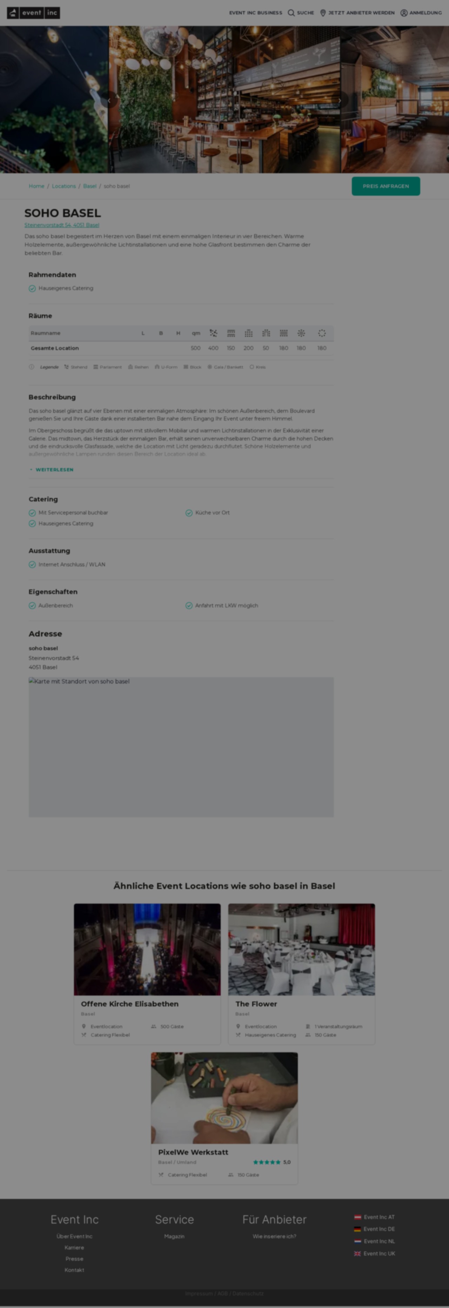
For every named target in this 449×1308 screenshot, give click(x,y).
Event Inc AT (379, 1217)
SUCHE (305, 12)
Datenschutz (248, 1293)
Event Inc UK (379, 1253)
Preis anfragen (386, 186)
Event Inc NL (379, 1241)
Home (37, 186)
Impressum (199, 1293)
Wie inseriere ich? (274, 1236)
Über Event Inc (75, 1236)
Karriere (74, 1247)
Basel (89, 186)
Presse (74, 1258)
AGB (222, 1293)
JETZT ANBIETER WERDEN (362, 12)
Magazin (175, 1236)
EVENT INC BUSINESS (255, 12)
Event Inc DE (379, 1229)
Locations (64, 186)
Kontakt (74, 1269)
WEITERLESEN (55, 469)
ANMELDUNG (426, 12)
